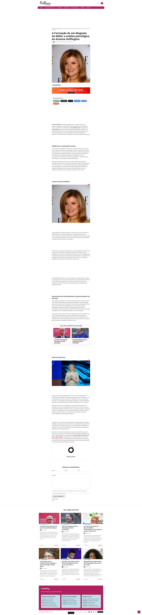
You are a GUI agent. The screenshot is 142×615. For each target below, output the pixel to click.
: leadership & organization (68, 598)
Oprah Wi (76, 435)
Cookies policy (85, 611)
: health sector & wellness (89, 602)
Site (78, 470)
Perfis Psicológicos (74, 7)
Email (66, 470)
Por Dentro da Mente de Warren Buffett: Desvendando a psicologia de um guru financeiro (93, 528)
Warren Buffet (59, 437)
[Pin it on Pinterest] (89, 46)
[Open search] (99, 3)
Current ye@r (55, 498)
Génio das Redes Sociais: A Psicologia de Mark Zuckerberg (70, 527)
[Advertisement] (71, 19)
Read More (56, 545)
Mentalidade (59, 7)
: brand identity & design (47, 598)
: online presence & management (70, 604)
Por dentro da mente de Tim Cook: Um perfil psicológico (48, 527)
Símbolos (88, 7)
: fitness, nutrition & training (89, 604)
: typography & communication (48, 602)
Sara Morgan (66, 566)
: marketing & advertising (47, 600)
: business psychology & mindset (69, 602)
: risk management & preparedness (90, 605)
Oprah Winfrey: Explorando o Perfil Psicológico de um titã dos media (93, 563)
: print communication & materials (49, 604)
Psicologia (82, 7)
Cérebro (41, 7)
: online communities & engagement (49, 605)
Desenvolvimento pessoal (50, 7)
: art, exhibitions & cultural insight (90, 600)
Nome (53, 470)
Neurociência (66, 7)
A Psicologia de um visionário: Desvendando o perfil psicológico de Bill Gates (48, 564)
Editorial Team (58, 41)
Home (53, 28)
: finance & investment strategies (69, 600)
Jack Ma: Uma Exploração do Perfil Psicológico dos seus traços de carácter (70, 563)
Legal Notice (74, 611)
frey (80, 435)
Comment (54, 475)
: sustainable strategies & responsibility (91, 598)
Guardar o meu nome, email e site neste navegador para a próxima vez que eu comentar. (70, 490)
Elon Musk (84, 435)
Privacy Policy (79, 611)
